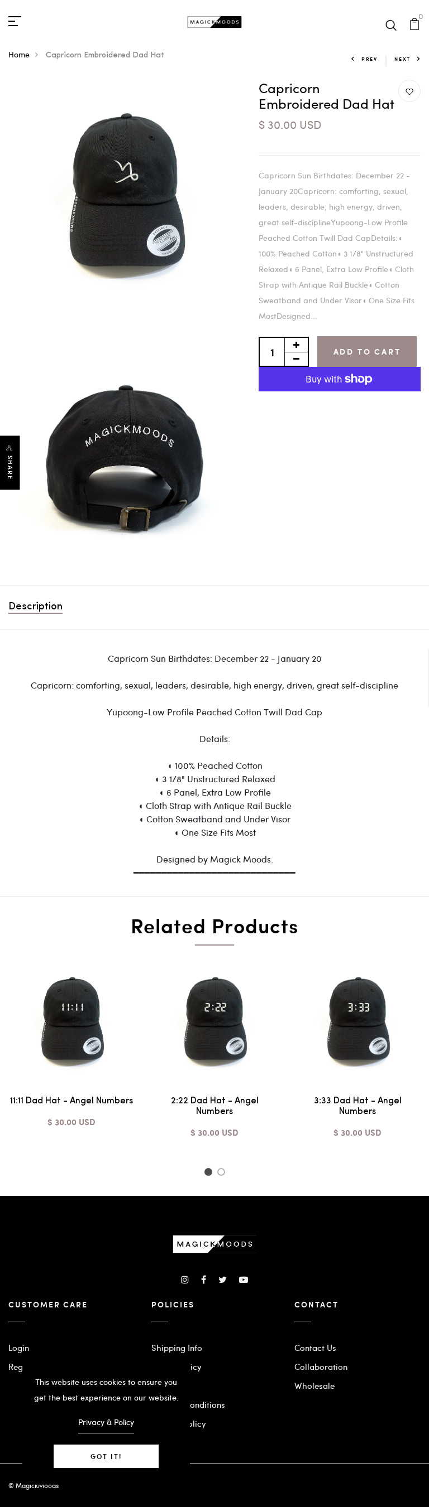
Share (10, 467)
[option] (71, 1052)
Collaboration (320, 1366)
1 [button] (209, 1173)
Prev (369, 58)
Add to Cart (367, 351)
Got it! (106, 1456)
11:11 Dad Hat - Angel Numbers (71, 1101)
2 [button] (223, 1173)
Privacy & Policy (106, 1422)
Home (19, 54)
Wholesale (314, 1385)
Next (402, 58)
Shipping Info (176, 1347)
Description (35, 607)
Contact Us (315, 1347)
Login (18, 1347)
